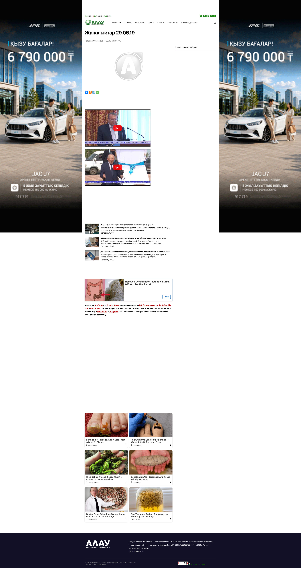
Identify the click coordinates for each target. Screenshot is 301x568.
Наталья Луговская (94, 41)
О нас (127, 22)
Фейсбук (163, 305)
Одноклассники (150, 305)
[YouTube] (215, 16)
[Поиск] (215, 22)
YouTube (99, 305)
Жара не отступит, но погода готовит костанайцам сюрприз (127, 225)
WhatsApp (102, 311)
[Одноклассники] (204, 16)
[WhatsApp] (97, 92)
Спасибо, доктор (189, 22)
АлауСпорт (172, 22)
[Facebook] (211, 16)
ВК (140, 305)
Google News (113, 305)
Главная (116, 22)
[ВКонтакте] (201, 16)
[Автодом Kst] (41, 284)
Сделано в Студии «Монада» (95, 564)
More (166, 297)
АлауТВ (160, 22)
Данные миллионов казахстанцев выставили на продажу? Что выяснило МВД (135, 251)
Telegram (113, 311)
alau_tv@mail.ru (143, 548)
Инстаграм (95, 308)
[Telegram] (93, 92)
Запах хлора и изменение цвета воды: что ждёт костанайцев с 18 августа (133, 238)
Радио (151, 22)
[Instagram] (208, 16)
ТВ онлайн (139, 22)
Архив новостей (135, 551)
